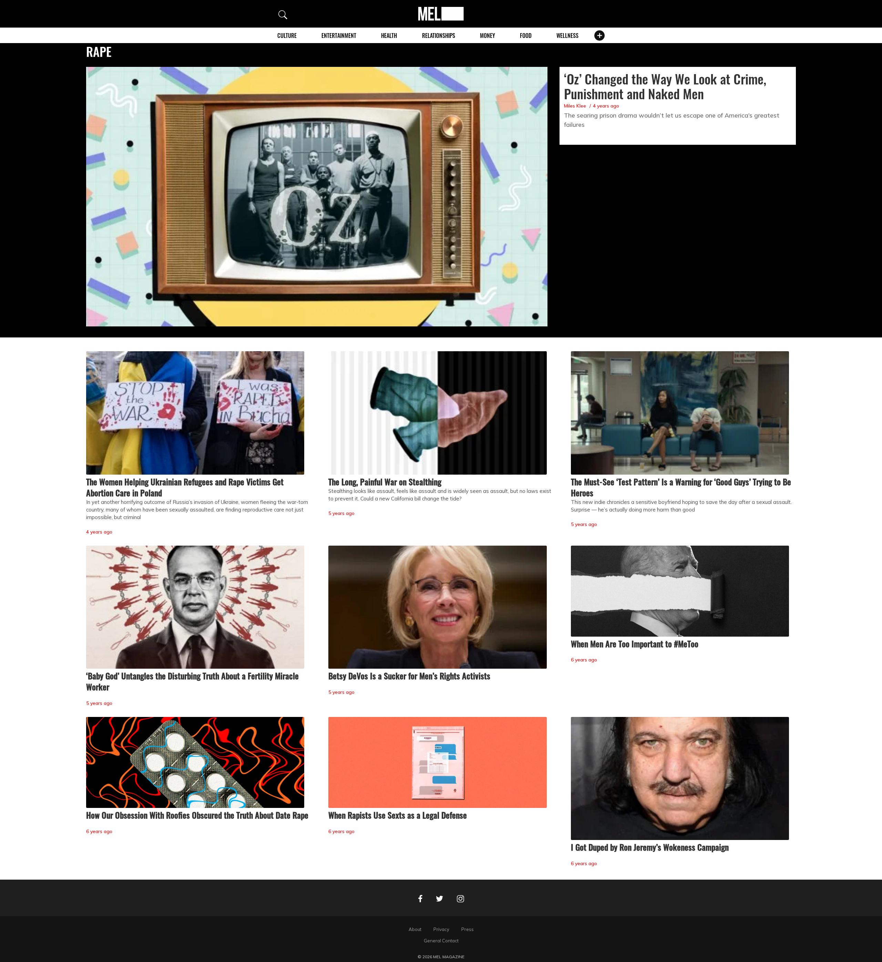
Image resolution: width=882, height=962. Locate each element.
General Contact (441, 940)
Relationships (438, 35)
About (415, 929)
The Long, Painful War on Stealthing (384, 481)
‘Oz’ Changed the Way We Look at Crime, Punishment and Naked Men (665, 86)
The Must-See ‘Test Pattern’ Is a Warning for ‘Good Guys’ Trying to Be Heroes (681, 487)
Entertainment (338, 35)
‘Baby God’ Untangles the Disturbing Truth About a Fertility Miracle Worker (192, 681)
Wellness (567, 35)
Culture (287, 35)
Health (389, 35)
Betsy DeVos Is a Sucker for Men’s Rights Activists (409, 675)
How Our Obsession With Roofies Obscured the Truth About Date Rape (197, 815)
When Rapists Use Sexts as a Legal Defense (397, 815)
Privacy (441, 929)
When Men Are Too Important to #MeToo (634, 643)
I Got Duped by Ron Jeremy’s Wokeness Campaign (650, 847)
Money (487, 35)
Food (526, 35)
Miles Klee (575, 106)
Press (467, 929)
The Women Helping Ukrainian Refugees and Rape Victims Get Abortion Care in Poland (185, 487)
